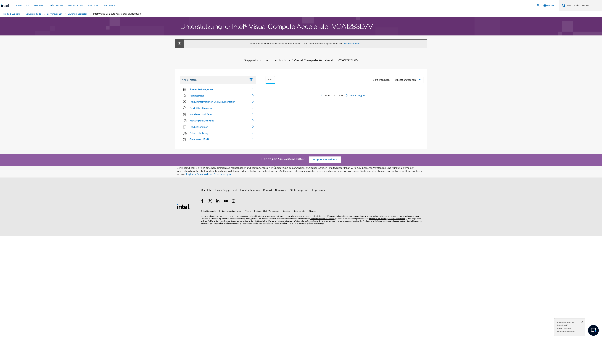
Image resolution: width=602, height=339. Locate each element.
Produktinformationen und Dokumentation (212, 101)
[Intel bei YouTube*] (225, 201)
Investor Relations (250, 190)
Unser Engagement (226, 190)
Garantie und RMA (200, 139)
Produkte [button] (22, 5)
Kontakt (267, 190)
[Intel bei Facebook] (202, 201)
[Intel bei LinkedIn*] (218, 201)
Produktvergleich (199, 126)
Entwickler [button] (75, 5)
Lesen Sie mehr (351, 43)
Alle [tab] (270, 79)
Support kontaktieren (325, 159)
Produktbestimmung (201, 108)
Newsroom (281, 190)
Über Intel (206, 190)
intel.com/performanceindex (322, 218)
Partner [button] (93, 5)
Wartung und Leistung (202, 120)
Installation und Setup (201, 114)
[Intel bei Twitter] (210, 201)
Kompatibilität (197, 95)
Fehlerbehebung (199, 133)
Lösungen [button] (56, 5)
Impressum (318, 190)
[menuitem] (33, 14)
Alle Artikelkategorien (201, 89)
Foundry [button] (109, 5)
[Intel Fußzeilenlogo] (183, 206)
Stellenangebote (299, 190)
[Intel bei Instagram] (233, 201)
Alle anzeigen (357, 95)
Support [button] (39, 5)
